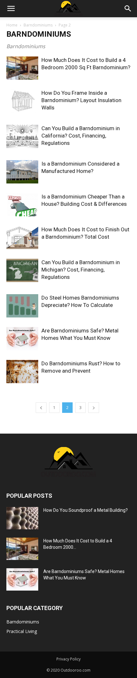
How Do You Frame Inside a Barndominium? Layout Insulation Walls (81, 100)
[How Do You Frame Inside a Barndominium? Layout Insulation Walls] (22, 101)
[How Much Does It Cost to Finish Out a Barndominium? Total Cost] (22, 237)
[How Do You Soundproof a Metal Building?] (22, 518)
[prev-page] (41, 407)
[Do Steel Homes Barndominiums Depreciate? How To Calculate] (22, 305)
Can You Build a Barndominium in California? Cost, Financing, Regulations (80, 135)
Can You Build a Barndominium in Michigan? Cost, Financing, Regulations (80, 269)
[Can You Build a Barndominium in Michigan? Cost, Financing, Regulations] (22, 270)
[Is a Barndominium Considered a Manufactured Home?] (22, 171)
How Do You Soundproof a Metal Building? (85, 510)
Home (12, 25)
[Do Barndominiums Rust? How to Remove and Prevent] (22, 371)
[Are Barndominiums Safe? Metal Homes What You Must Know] (22, 338)
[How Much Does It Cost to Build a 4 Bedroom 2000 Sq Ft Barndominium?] (22, 68)
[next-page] (93, 407)
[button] (128, 8)
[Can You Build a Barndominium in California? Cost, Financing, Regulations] (22, 136)
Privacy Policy (68, 659)
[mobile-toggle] (11, 8)
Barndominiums (38, 25)
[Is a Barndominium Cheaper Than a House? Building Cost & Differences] (22, 204)
